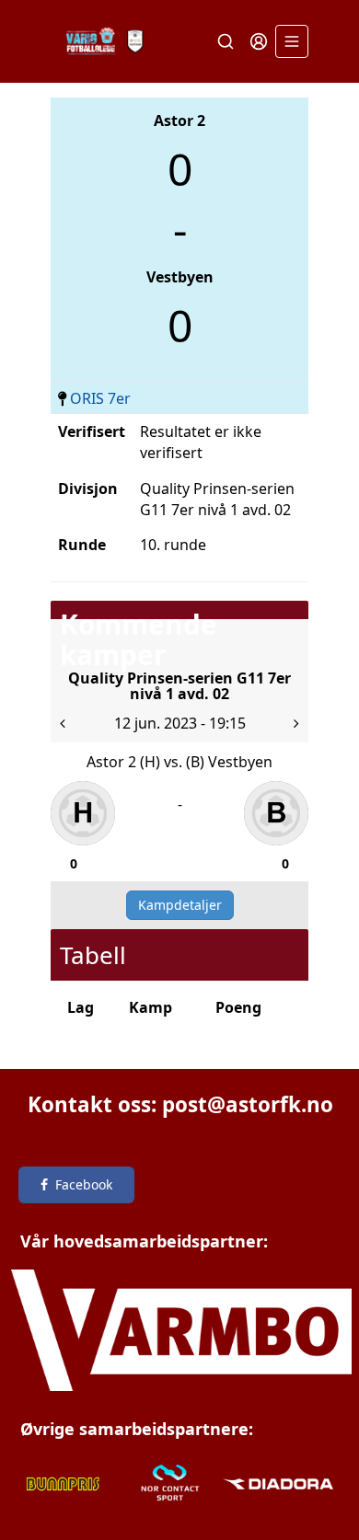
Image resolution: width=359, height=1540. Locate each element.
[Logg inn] (258, 41)
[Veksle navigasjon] (291, 41)
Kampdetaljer (180, 905)
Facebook (83, 1184)
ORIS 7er (100, 398)
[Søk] (225, 41)
